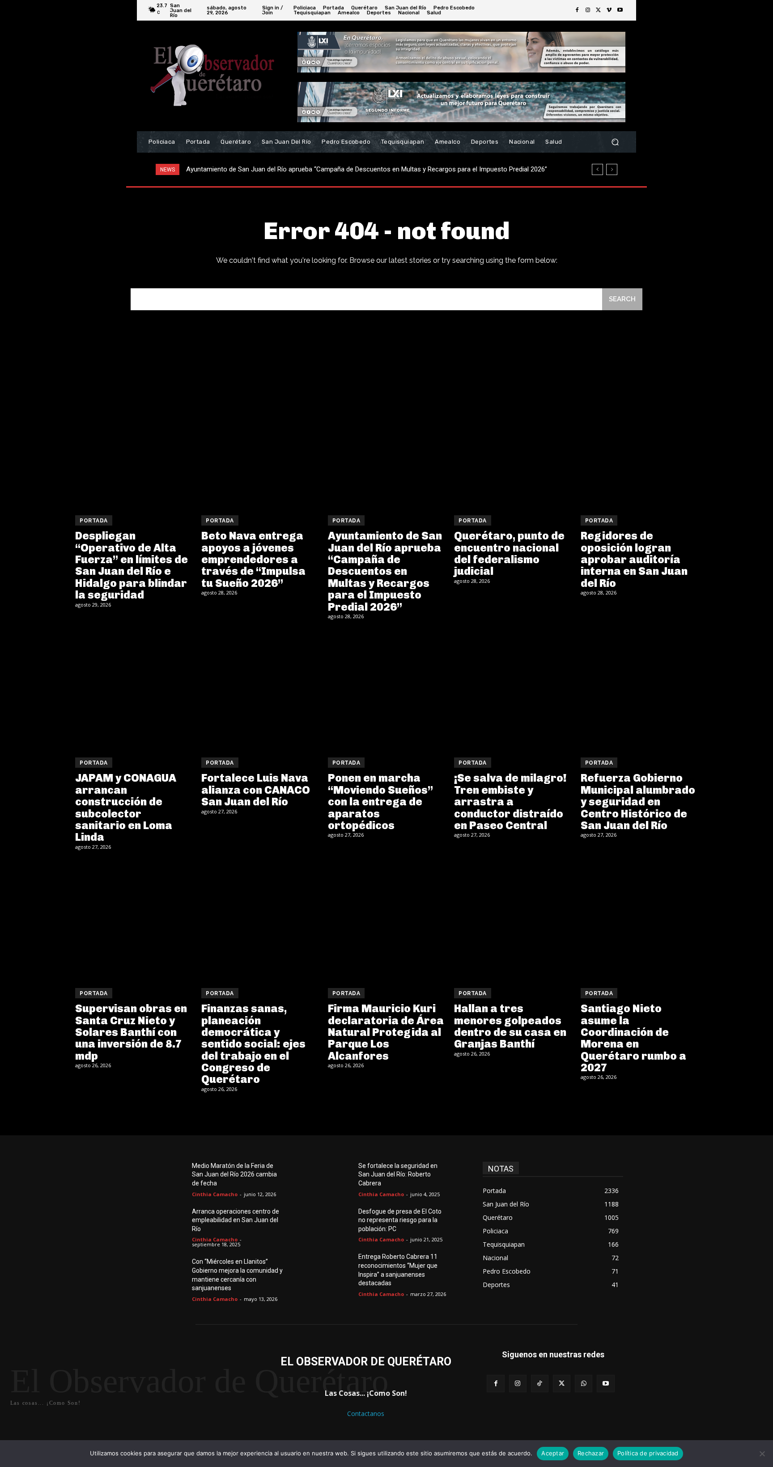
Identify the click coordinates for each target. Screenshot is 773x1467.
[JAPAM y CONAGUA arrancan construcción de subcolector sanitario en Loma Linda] (133, 689)
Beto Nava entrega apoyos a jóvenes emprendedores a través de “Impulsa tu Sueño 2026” (253, 559)
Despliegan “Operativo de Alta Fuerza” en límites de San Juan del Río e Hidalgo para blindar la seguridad (131, 565)
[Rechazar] (761, 1453)
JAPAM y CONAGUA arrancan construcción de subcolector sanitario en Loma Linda (125, 807)
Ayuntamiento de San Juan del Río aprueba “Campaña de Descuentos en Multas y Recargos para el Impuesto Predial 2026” (385, 571)
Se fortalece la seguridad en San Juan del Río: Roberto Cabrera (397, 1174)
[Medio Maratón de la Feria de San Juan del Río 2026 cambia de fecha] (171, 1176)
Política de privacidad (648, 1453)
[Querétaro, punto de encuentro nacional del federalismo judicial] (512, 447)
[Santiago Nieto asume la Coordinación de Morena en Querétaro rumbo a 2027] (639, 920)
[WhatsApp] (583, 1383)
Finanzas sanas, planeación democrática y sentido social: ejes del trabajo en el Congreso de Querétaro (253, 1044)
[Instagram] (587, 10)
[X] (598, 10)
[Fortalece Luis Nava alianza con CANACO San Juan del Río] (260, 689)
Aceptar (552, 1453)
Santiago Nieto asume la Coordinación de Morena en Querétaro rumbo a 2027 (633, 1038)
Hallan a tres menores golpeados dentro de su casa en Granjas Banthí (510, 1026)
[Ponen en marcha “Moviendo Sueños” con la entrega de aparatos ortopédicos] (386, 689)
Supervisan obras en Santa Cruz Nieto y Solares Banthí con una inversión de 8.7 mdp (131, 1032)
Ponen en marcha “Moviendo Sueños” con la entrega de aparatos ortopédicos (380, 801)
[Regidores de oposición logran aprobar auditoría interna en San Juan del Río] (639, 447)
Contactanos (365, 1413)
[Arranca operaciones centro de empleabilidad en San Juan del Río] (171, 1222)
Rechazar (591, 1453)
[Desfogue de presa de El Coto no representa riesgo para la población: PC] (337, 1222)
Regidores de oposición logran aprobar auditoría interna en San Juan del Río (634, 559)
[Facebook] (577, 10)
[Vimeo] (609, 10)
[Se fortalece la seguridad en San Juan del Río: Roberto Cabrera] (337, 1176)
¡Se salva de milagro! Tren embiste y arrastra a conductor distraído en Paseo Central (510, 801)
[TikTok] (539, 1383)
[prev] (597, 169)
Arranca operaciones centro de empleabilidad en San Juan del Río (235, 1220)
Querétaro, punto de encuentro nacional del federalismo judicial (281, 169)
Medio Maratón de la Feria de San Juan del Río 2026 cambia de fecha (234, 1174)
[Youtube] (620, 10)
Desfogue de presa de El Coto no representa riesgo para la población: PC (400, 1220)
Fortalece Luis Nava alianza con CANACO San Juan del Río (255, 789)
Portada (94, 521)
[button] (614, 142)
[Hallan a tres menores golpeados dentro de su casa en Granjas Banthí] (512, 920)
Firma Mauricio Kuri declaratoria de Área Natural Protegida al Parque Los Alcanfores (386, 1032)
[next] (611, 169)
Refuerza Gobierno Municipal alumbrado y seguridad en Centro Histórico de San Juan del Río (638, 801)
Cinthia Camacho (215, 1194)
